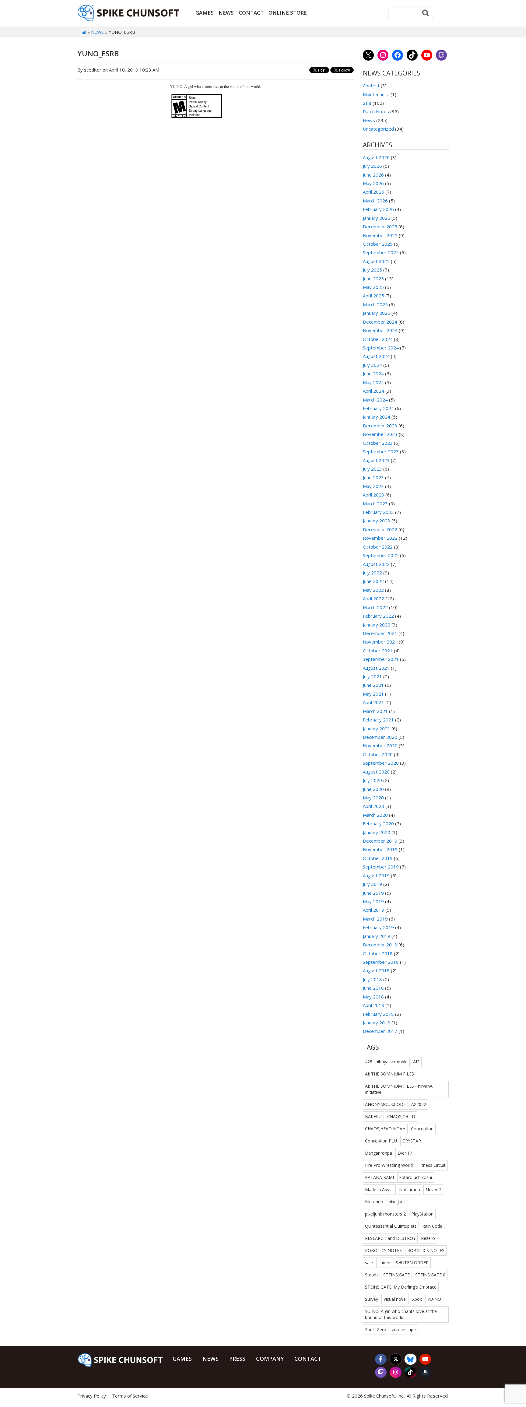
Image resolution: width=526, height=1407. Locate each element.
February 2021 (378, 720)
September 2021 (381, 659)
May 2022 (373, 590)
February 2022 (378, 616)
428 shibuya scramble (386, 1062)
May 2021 (373, 694)
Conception (422, 1129)
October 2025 (378, 244)
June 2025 (373, 278)
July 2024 (372, 365)
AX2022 (418, 1104)
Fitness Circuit (432, 1165)
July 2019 (372, 884)
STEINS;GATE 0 (430, 1275)
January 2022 (376, 625)
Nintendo (374, 1202)
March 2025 (375, 304)
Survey (371, 1299)
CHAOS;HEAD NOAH (385, 1129)
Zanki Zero (375, 1329)
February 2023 (378, 512)
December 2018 (380, 945)
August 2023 (376, 460)
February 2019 (378, 927)
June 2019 (373, 893)
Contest (371, 85)
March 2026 (375, 201)
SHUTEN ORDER (412, 1262)
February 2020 (378, 823)
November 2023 (380, 434)
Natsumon (409, 1189)
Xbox (417, 1299)
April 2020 (373, 806)
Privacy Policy (91, 1396)
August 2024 (376, 356)
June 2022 (373, 581)
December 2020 (380, 737)
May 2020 (373, 798)
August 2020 (376, 772)
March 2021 (375, 711)
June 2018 (373, 988)
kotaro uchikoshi (415, 1177)
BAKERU (373, 1116)
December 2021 (380, 633)
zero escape (404, 1329)
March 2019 (375, 919)
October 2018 (378, 953)
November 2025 (380, 235)
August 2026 (376, 157)
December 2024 (380, 322)
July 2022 (372, 573)
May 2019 (373, 901)
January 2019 (376, 936)
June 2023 (373, 477)
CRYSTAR (411, 1141)
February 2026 (378, 209)
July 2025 (372, 270)
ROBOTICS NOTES (425, 1250)
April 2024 (373, 391)
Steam (371, 1275)
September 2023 (381, 451)
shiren (384, 1262)
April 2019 (373, 910)
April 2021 (373, 702)
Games (204, 12)
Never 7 (433, 1189)
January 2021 (376, 728)
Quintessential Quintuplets (391, 1226)
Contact (251, 12)
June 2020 (373, 789)
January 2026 (376, 218)
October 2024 (378, 339)
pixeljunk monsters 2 (385, 1214)
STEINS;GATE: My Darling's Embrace (401, 1287)
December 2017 (380, 1031)
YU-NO (434, 1299)
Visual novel (395, 1299)
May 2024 (373, 382)
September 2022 (381, 555)
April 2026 (373, 192)
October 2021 (378, 650)
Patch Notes (376, 111)
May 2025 (373, 287)
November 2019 (380, 849)
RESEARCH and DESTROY (390, 1238)
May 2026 (373, 183)
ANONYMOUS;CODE (385, 1104)
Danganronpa (378, 1153)
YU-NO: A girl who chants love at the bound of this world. (401, 1314)
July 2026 (372, 166)
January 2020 (376, 832)
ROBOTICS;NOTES (383, 1250)
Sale (367, 103)
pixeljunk (397, 1202)
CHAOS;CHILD (401, 1116)
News (226, 12)
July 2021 (372, 676)
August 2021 (376, 668)
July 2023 (372, 469)
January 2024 (376, 417)
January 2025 (376, 313)
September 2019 (381, 867)
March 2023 (375, 503)
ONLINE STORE (287, 12)
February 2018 (378, 1014)
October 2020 (378, 754)
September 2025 (381, 252)
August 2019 (376, 875)
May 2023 (373, 486)
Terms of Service (130, 1396)
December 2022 (380, 529)
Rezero (428, 1238)
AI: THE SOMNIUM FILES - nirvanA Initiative (399, 1089)
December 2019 (380, 841)
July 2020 (372, 780)
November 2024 (380, 330)
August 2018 (376, 970)
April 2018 (373, 1005)
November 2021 (380, 642)
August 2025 (376, 261)
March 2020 (375, 815)
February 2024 (378, 408)
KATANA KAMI (379, 1177)
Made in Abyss (379, 1189)
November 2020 (380, 745)
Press (237, 1358)
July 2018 (372, 979)
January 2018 (376, 1022)
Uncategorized (378, 129)
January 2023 (376, 521)
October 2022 (378, 547)
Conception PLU (381, 1141)
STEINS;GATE (396, 1275)
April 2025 (373, 296)
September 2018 (381, 962)
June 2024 (373, 373)
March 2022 (375, 607)
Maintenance (376, 94)
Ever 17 (405, 1153)
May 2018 (373, 997)
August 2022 (376, 564)
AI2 (416, 1062)
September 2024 (381, 348)
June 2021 (373, 685)
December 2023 (380, 426)
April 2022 (373, 598)
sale (369, 1262)
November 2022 (380, 538)
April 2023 (373, 495)
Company (270, 1358)
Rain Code (432, 1226)
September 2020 (381, 763)
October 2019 (378, 858)
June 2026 (373, 175)
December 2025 (380, 226)
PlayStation (422, 1214)
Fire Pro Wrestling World (389, 1165)
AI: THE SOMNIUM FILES (389, 1074)
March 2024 (375, 400)
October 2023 (378, 443)
